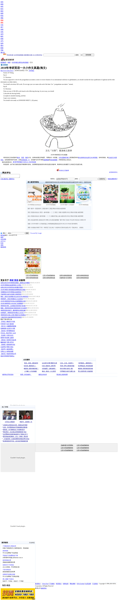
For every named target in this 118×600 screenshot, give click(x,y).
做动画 (12, 324)
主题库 (12, 337)
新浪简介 (38, 583)
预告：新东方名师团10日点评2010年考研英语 (14, 296)
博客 (2, 18)
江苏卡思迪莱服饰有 (32, 275)
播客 (2, 22)
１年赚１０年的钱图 (30, 371)
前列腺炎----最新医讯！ (85, 363)
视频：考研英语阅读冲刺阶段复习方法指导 (14, 308)
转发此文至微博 (64, 170)
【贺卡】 (3, 326)
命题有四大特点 (65, 216)
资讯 (29, 220)
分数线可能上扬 (55, 216)
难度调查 (63, 208)
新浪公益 (9, 319)
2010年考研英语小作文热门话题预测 (12, 303)
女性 (2, 32)
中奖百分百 (9, 335)
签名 (13, 321)
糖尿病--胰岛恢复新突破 (85, 368)
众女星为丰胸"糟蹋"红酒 (49, 363)
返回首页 (3, 247)
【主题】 (3, 335)
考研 (9, 62)
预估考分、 (75, 227)
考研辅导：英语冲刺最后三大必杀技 (12, 299)
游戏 (2, 29)
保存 (2, 237)
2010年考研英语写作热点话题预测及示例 (13, 301)
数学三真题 (49, 208)
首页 (2, 2)
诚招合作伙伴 (42, 374)
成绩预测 (46, 160)
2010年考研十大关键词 (67, 205)
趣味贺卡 (9, 321)
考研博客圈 (32, 162)
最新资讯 (48, 182)
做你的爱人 (9, 349)
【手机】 (3, 321)
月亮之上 (3, 351)
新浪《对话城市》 (25, 374)
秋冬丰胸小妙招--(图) (66, 368)
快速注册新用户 (112, 179)
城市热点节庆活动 (7, 374)
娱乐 (2, 9)
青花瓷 (7, 337)
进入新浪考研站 (33, 182)
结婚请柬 (3, 328)
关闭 (2, 245)
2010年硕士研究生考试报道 (20, 62)
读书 (2, 34)
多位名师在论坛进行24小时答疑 (87, 157)
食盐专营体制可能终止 (7, 356)
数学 (26, 157)
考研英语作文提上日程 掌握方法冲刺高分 (13, 315)
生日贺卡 (9, 328)
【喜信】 (3, 340)
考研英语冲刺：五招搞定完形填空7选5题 (13, 306)
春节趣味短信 (10, 331)
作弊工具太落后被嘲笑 (52, 220)
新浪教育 (3, 62)
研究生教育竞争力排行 (75, 182)
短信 (2, 43)
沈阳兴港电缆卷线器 (65, 275)
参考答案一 (43, 216)
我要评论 (7, 179)
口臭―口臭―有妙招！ (67, 363)
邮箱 (2, 48)
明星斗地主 (9, 347)
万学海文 (31, 70)
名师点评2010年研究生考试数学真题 (12, 287)
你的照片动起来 (11, 340)
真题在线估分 (35, 212)
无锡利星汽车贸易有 (65, 277)
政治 (18, 157)
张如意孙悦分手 (11, 354)
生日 (7, 324)
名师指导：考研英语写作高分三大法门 (12, 312)
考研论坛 (26, 162)
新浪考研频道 (18, 162)
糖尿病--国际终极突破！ (31, 368)
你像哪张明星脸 (11, 326)
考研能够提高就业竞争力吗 (56, 224)
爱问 (2, 45)
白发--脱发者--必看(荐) (49, 366)
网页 (4, 233)
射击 (13, 344)
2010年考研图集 (51, 205)
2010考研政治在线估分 (34, 205)
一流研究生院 (87, 182)
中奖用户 (3, 324)
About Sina (45, 583)
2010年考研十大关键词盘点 (39, 224)
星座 (2, 38)
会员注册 (88, 583)
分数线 (81, 227)
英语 (22, 157)
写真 (7, 342)
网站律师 (72, 583)
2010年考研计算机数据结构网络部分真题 (13, 289)
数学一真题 (34, 208)
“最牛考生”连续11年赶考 (66, 220)
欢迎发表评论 (113, 172)
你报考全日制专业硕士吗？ (63, 227)
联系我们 (59, 583)
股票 (2, 13)
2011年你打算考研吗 (71, 224)
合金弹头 (3, 347)
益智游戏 (9, 344)
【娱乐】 (3, 354)
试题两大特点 (66, 212)
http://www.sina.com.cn (7, 70)
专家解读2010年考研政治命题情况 (11, 292)
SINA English (80, 583)
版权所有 (44, 588)
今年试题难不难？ (64, 157)
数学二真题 (41, 208)
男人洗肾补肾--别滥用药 (85, 371)
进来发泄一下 (25, 160)
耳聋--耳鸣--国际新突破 (67, 366)
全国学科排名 (64, 182)
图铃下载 (3, 319)
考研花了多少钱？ (49, 227)
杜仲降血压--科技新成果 (85, 366)
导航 (2, 50)
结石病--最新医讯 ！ (30, 366)
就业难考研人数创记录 (38, 220)
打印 (2, 243)
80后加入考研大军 (80, 220)
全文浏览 (3, 239)
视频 (2, 20)
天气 (2, 41)
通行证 (3, 52)
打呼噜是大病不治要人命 (67, 371)
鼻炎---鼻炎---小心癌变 (49, 371)
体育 (2, 6)
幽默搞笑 (3, 342)
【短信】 (3, 331)
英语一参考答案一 (45, 212)
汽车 (2, 25)
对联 (13, 328)
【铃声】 (3, 349)
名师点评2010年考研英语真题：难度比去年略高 (15, 283)
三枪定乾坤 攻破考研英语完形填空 (11, 317)
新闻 (2, 4)
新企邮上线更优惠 (62, 374)
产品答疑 (95, 583)
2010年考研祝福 (83, 205)
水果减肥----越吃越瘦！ (49, 368)
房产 (2, 27)
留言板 (3, 235)
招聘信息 (65, 583)
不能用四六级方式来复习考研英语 (11, 294)
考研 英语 (13, 280)
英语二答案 (58, 212)
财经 (2, 11)
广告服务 (52, 583)
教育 (2, 36)
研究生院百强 (55, 182)
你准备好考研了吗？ (37, 227)
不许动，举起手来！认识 (8, 333)
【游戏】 (3, 344)
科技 (2, 15)
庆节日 (12, 342)
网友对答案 (56, 208)
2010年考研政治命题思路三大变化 (11, 285)
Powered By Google (36, 233)
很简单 (3, 337)
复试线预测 (53, 160)
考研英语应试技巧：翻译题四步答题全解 (13, 310)
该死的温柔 (9, 351)
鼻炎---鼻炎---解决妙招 (31, 363)
